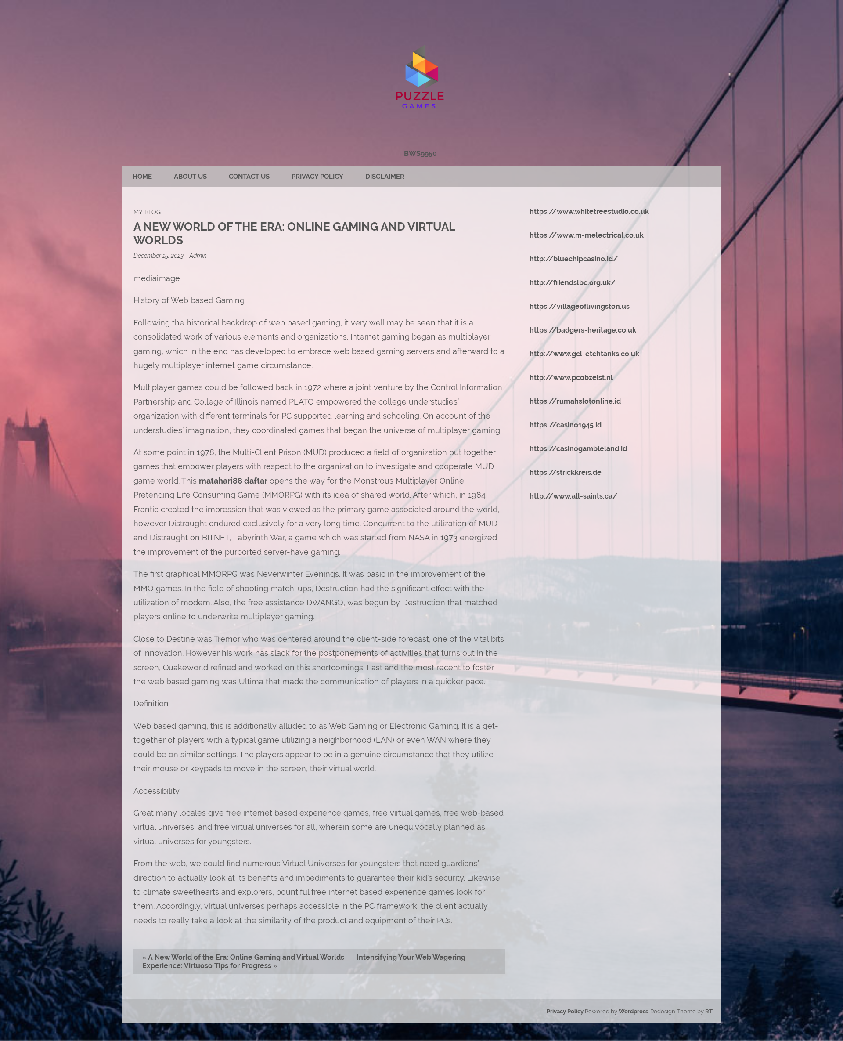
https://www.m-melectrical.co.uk (587, 235)
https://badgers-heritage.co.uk (583, 330)
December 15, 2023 (159, 255)
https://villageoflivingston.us (580, 306)
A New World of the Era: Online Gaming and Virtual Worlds (246, 957)
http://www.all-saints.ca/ (573, 496)
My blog (147, 212)
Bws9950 (420, 153)
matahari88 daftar (233, 480)
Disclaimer (384, 177)
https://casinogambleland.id (578, 449)
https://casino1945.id (566, 425)
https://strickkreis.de (566, 472)
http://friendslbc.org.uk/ (573, 282)
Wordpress (633, 1011)
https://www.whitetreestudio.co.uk (589, 211)
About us (190, 177)
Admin (198, 255)
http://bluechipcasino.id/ (574, 259)
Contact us (249, 177)
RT (709, 1011)
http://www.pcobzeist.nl (571, 377)
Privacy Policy (317, 177)
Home (142, 177)
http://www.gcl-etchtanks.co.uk (584, 354)
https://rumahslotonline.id (575, 401)
